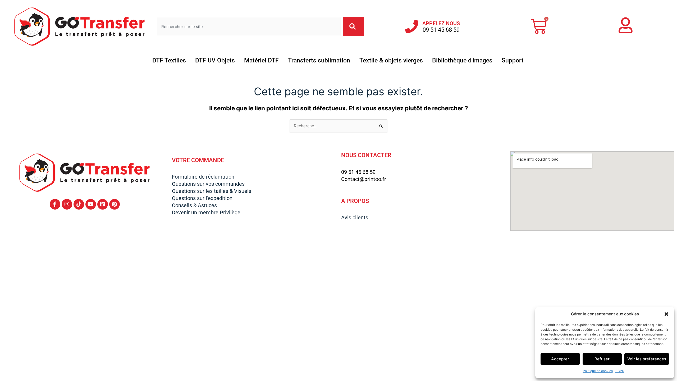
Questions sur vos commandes (208, 184)
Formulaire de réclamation (203, 177)
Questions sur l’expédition (202, 198)
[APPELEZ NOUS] (411, 26)
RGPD (619, 371)
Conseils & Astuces (194, 205)
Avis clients (354, 217)
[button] (666, 314)
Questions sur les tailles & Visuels (211, 191)
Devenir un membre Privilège (206, 212)
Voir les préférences (646, 358)
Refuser (602, 358)
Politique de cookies (598, 371)
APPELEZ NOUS (441, 23)
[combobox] (249, 26)
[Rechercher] (353, 26)
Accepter (560, 358)
